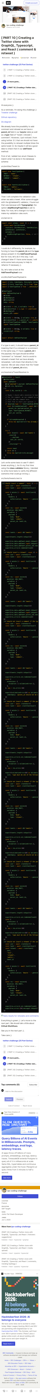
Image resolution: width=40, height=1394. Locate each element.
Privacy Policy (21, 1375)
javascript (24, 58)
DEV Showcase (13, 1369)
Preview (20, 1099)
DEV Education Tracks (15, 1363)
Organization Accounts (26, 1366)
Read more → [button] (8, 1344)
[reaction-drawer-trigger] (5, 1391)
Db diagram (6, 122)
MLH (33, 1372)
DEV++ (25, 1360)
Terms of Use (32, 1375)
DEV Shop (26, 1372)
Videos (32, 1360)
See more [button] (7, 1178)
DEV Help (28, 1363)
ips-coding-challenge (15, 25)
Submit (9, 1099)
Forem (11, 1378)
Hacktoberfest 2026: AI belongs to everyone (16, 1318)
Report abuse (27, 1106)
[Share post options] (37, 1391)
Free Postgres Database (13, 1372)
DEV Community (8, 1353)
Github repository (9, 117)
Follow (20, 1196)
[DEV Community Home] (8, 3)
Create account (31, 3)
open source (22, 1378)
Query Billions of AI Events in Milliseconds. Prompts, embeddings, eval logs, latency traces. (19, 1144)
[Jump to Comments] (14, 1391)
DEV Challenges (16, 1360)
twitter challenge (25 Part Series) (18, 64)
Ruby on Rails (20, 1382)
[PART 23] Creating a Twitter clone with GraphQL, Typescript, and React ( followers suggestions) (18, 1236)
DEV (11, 1380)
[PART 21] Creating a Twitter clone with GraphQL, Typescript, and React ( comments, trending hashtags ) (19, 1262)
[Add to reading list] (23, 1391)
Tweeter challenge (9, 112)
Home (7, 1360)
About (22, 1369)
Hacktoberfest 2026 (9, 1331)
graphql (15, 58)
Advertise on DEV (11, 1366)
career (34, 58)
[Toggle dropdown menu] (37, 1113)
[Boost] (30, 1391)
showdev (6, 58)
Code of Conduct (14, 1106)
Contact (28, 1369)
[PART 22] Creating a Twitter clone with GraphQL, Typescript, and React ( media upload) (17, 1249)
